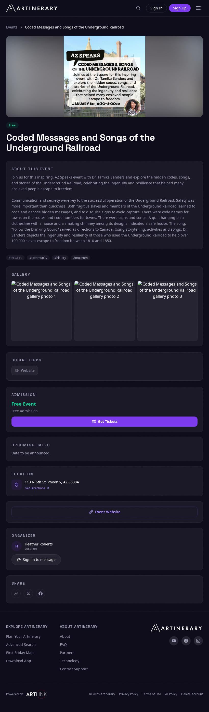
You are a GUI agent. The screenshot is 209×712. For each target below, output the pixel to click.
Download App (18, 660)
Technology (69, 660)
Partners (67, 652)
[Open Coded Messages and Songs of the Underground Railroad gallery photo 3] (168, 311)
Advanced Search (21, 644)
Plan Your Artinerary (23, 636)
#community (38, 258)
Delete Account (192, 694)
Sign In (156, 8)
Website (28, 370)
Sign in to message (39, 559)
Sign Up (180, 8)
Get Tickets (107, 421)
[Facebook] (186, 640)
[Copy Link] (16, 593)
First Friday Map (20, 652)
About (65, 636)
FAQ (63, 644)
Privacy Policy (128, 694)
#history (60, 258)
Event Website (107, 511)
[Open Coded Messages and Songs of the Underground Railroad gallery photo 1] (41, 311)
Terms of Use (151, 694)
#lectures (15, 258)
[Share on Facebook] (40, 593)
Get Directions (35, 488)
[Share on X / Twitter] (28, 593)
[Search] (138, 8)
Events (11, 27)
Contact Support (74, 668)
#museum (80, 258)
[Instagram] (198, 640)
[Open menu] (198, 8)
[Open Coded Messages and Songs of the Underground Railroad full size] (104, 76)
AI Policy (171, 694)
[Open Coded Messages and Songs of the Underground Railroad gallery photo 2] (104, 311)
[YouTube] (173, 640)
